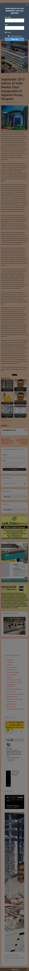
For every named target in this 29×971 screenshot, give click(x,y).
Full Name (8, 17)
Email (6, 24)
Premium (8, 32)
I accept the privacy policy (15, 36)
